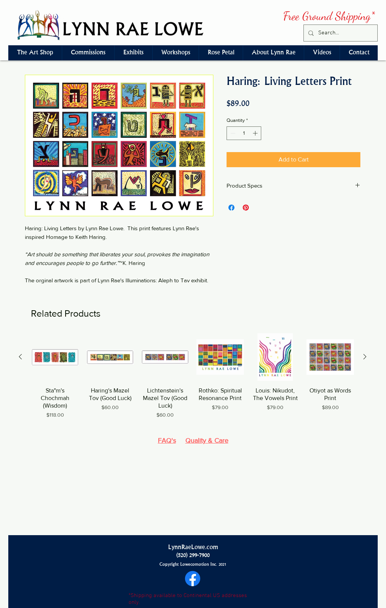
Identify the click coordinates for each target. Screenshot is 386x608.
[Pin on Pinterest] (245, 207)
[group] (192, 380)
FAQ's (167, 440)
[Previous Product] (20, 356)
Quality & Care (206, 440)
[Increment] (255, 133)
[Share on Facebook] (231, 207)
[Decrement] (232, 133)
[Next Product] (364, 356)
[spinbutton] (244, 133)
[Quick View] (55, 357)
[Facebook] (192, 578)
